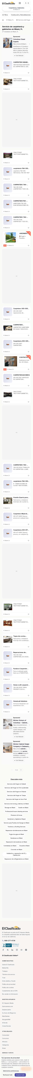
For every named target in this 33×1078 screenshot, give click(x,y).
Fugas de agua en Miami (16, 834)
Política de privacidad (8, 984)
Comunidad (5, 1035)
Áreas (4, 1048)
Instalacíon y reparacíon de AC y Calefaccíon (16, 854)
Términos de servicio (8, 974)
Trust (3, 977)
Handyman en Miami (16, 838)
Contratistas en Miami (10, 845)
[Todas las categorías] (20, 3)
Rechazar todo (7, 1075)
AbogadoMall (6, 1019)
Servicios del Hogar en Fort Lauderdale (16, 788)
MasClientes (6, 1016)
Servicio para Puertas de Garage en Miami (16, 823)
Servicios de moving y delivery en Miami (16, 804)
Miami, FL (11, 20)
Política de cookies (8, 987)
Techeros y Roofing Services (16, 826)
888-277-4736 (9, 940)
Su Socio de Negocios (9, 1013)
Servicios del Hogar (24, 20)
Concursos (5, 1038)
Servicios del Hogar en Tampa (16, 795)
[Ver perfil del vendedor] (5, 234)
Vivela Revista (6, 1026)
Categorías (5, 1045)
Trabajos (5, 971)
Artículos (4, 1041)
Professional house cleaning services (16, 811)
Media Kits (5, 968)
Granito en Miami (23, 807)
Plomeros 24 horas (16, 815)
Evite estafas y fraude (8, 981)
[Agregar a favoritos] (28, 73)
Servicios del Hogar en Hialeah (16, 784)
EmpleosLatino (6, 1009)
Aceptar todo (20, 1075)
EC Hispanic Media (7, 1003)
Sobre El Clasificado (8, 964)
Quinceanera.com (7, 1006)
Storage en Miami (10, 807)
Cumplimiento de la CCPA (9, 991)
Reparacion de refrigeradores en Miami (17, 859)
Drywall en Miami (24, 845)
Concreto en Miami (16, 849)
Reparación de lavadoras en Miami (16, 842)
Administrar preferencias (11, 1071)
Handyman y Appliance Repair (16, 819)
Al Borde (4, 1023)
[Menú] (27, 3)
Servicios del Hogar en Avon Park (16, 799)
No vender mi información (10, 994)
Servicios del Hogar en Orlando (16, 791)
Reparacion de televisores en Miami (16, 830)
